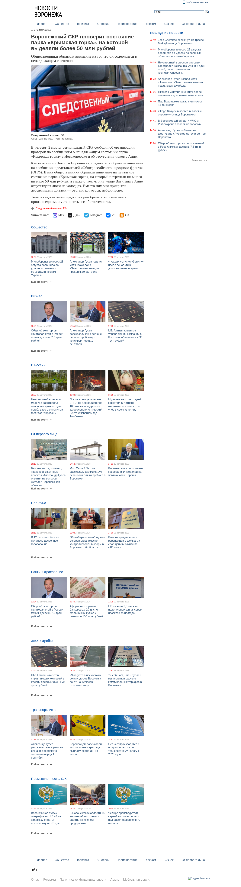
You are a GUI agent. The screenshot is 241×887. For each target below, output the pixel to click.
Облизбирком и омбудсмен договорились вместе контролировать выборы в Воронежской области (87, 542)
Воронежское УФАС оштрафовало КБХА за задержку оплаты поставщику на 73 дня (46, 818)
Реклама (49, 879)
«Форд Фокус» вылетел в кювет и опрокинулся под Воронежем (179, 112)
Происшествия (127, 23)
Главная (41, 23)
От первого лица (193, 23)
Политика (82, 23)
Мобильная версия (197, 2)
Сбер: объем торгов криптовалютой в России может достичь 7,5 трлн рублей (47, 335)
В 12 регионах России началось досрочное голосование (45, 541)
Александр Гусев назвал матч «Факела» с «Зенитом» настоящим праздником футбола (86, 266)
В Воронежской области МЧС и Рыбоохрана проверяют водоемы (179, 122)
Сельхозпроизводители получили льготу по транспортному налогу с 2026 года (124, 749)
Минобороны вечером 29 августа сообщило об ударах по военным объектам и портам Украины (47, 268)
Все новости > (199, 160)
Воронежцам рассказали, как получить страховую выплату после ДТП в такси (86, 749)
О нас (35, 879)
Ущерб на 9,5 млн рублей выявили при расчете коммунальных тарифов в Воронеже (125, 680)
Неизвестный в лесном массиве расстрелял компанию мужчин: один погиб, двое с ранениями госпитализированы (47, 406)
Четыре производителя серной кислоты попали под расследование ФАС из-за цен (124, 818)
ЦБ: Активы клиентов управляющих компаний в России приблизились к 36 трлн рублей (125, 335)
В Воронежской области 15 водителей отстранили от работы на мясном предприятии (87, 818)
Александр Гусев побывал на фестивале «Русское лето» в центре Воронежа (182, 134)
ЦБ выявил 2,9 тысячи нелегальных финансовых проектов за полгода (125, 609)
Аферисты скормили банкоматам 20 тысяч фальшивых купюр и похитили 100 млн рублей (86, 611)
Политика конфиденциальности (83, 879)
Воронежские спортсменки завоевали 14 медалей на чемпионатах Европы (125, 472)
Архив (114, 879)
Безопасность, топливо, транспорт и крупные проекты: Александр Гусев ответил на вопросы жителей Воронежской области (48, 477)
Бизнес (169, 23)
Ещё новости (39, 281)
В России (103, 23)
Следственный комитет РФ (51, 208)
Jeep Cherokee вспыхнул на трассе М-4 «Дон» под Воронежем (181, 41)
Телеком (150, 23)
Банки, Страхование (47, 572)
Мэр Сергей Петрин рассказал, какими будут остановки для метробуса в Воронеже (87, 473)
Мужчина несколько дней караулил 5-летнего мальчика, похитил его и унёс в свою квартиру (124, 404)
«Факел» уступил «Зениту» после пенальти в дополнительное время (125, 265)
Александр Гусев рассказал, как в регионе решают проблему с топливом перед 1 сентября (86, 337)
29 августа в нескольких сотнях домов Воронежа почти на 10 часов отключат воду (85, 680)
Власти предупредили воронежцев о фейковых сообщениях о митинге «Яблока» (124, 542)
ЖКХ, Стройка (42, 641)
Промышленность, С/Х (49, 779)
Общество (62, 23)
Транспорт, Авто (43, 710)
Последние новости (166, 33)
